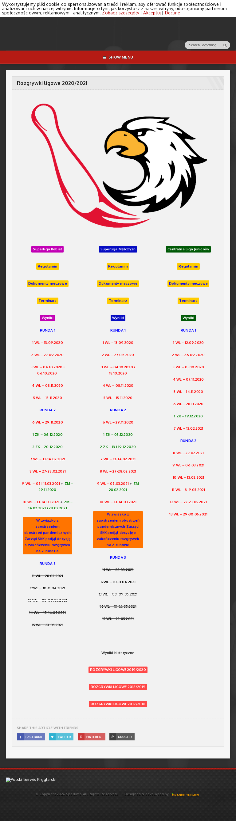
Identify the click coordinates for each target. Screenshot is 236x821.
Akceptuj (152, 12)
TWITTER (61, 737)
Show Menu (120, 57)
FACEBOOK (31, 737)
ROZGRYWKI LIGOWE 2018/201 (117, 686)
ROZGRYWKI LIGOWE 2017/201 (117, 703)
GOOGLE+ (122, 737)
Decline (172, 12)
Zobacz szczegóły (120, 12)
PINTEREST (91, 737)
